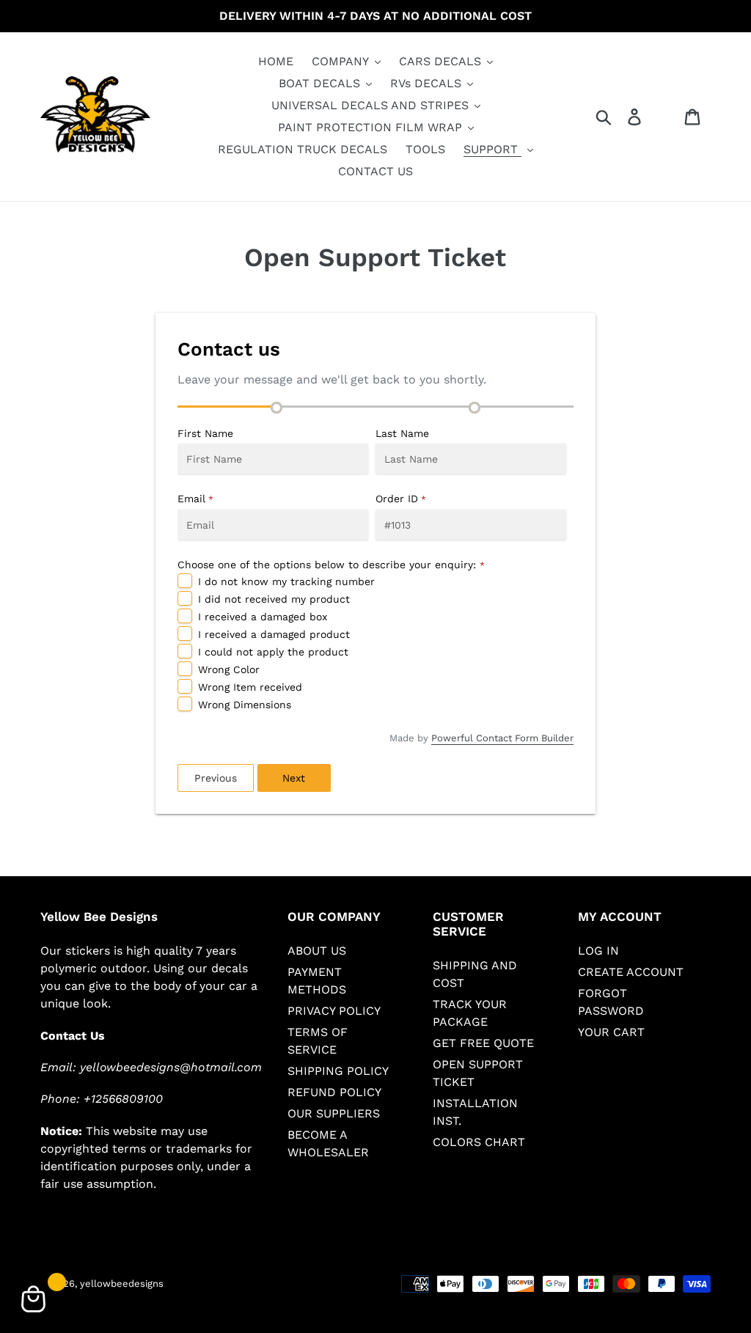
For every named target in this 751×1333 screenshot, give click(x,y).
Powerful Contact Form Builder (502, 737)
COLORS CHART (479, 1142)
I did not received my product (274, 599)
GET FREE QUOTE (483, 1043)
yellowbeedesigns (122, 1283)
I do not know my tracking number (286, 581)
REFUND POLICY (334, 1092)
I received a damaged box (262, 617)
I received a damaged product (274, 634)
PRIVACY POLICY (334, 1011)
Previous (215, 778)
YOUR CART (611, 1032)
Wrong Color (229, 669)
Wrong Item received (250, 687)
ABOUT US (316, 951)
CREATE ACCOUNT (631, 972)
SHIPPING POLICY (338, 1071)
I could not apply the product (273, 652)
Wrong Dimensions (244, 704)
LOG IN (598, 951)
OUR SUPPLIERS (333, 1113)
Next (293, 778)
